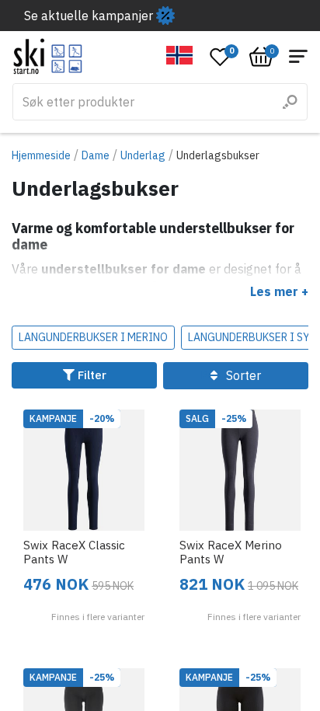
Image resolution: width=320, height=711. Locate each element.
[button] (180, 55)
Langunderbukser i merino (93, 337)
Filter (90, 375)
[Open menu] (298, 56)
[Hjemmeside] (47, 56)
